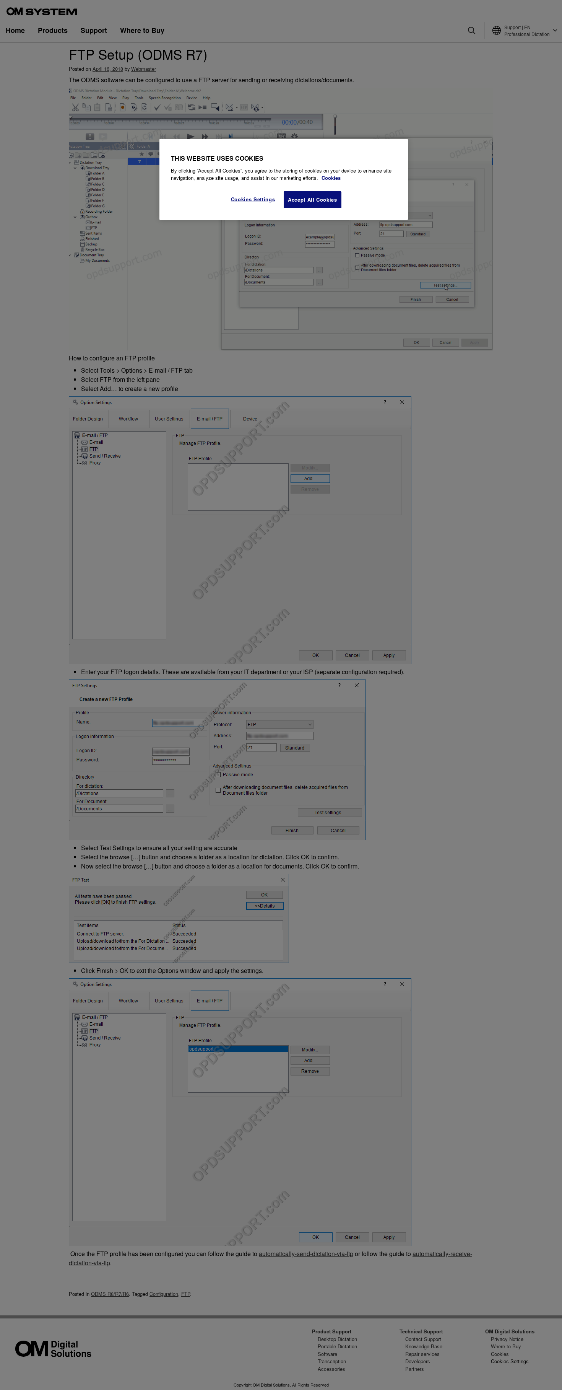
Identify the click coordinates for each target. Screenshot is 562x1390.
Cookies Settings (253, 199)
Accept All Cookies (312, 199)
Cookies (331, 177)
